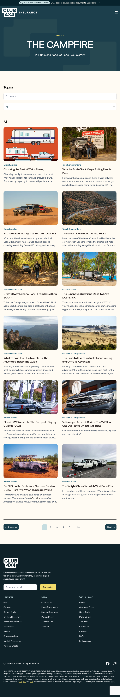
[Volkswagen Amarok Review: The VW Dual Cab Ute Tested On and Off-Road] (89, 410)
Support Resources (49, 612)
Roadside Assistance (13, 622)
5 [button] (69, 527)
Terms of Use (47, 622)
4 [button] (63, 527)
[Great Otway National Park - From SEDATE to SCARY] (31, 282)
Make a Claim (85, 617)
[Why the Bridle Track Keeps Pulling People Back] (89, 157)
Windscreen (9, 626)
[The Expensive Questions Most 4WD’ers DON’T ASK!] (89, 282)
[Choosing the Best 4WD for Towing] (31, 157)
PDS (20, 682)
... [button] (73, 527)
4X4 (5, 602)
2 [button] (50, 527)
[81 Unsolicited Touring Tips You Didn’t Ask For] (31, 219)
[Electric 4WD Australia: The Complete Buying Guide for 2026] (31, 410)
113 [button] (78, 527)
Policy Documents (49, 607)
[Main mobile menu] (116, 12)
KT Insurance (85, 641)
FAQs (81, 636)
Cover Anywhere (11, 636)
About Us (83, 622)
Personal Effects (11, 646)
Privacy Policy (47, 617)
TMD (31, 682)
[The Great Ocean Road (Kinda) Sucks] (89, 219)
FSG (24, 682)
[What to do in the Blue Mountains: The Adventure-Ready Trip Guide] (31, 346)
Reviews (82, 631)
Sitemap (45, 626)
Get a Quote (84, 612)
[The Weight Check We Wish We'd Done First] (89, 474)
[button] (11, 527)
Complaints (46, 602)
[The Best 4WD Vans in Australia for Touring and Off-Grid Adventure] (89, 346)
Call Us (82, 602)
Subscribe (48, 587)
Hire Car (7, 631)
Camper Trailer (10, 612)
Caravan (7, 607)
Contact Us (84, 626)
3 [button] (57, 527)
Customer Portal (86, 607)
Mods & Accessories (12, 641)
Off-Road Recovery (12, 617)
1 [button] (44, 527)
